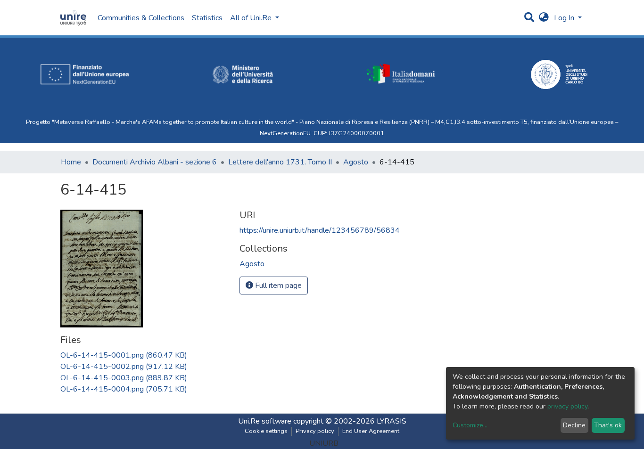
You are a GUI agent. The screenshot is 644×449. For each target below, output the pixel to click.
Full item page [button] (277, 285)
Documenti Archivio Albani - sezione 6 (154, 162)
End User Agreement (370, 431)
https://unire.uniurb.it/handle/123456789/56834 (319, 230)
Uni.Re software (264, 421)
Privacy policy (315, 431)
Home (71, 162)
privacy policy (567, 406)
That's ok (608, 425)
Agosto (355, 162)
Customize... (470, 425)
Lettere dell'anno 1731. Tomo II (280, 162)
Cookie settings (266, 431)
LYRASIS (391, 421)
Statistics (207, 18)
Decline (574, 425)
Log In (565, 18)
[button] (544, 18)
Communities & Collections (141, 18)
